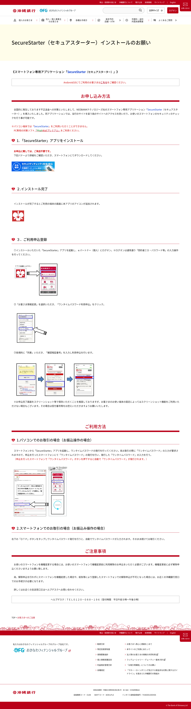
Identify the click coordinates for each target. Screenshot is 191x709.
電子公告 (138, 2)
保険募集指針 (102, 654)
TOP (13, 617)
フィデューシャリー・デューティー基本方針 (145, 659)
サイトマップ (159, 2)
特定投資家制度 (103, 649)
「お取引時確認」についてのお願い (141, 665)
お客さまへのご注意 (26, 617)
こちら (104, 82)
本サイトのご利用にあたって (138, 649)
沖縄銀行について (126, 2)
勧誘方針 (101, 644)
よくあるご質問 (165, 20)
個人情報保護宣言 (104, 659)
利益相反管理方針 (104, 665)
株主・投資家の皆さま (108, 2)
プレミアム (47, 130)
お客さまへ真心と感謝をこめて (139, 644)
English (173, 633)
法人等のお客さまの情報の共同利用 (141, 654)
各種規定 (101, 670)
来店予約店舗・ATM (109, 20)
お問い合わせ (185, 8)
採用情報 (148, 2)
